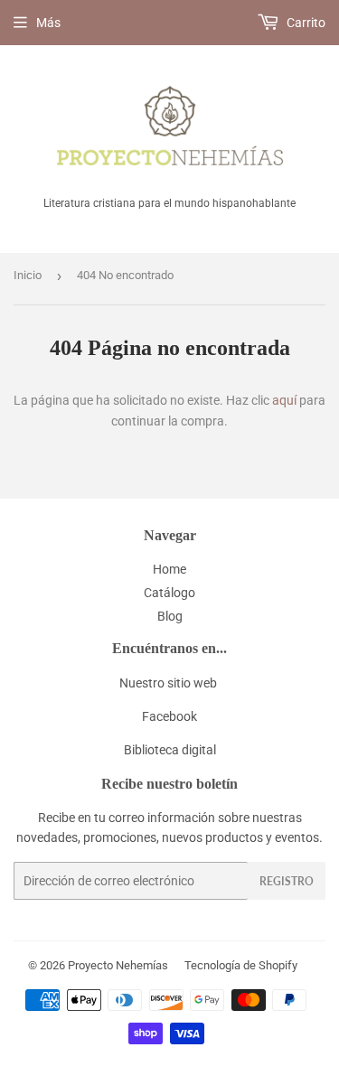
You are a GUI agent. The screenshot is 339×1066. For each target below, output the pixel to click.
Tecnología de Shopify (240, 965)
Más (48, 22)
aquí (284, 400)
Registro (286, 881)
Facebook (169, 716)
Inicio (28, 275)
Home (169, 569)
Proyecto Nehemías (118, 965)
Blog (170, 616)
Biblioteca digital (170, 750)
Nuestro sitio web (168, 683)
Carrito (304, 22)
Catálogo (169, 592)
